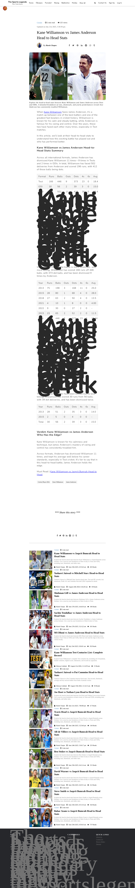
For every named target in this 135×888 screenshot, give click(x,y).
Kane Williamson (58, 482)
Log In (119, 3)
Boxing (56, 3)
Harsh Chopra (51, 45)
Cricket (39, 23)
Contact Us (102, 3)
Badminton (65, 3)
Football (70, 858)
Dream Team (71, 851)
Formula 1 (48, 3)
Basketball (71, 856)
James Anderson (71, 482)
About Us (99, 837)
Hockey (74, 3)
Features (70, 854)
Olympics (39, 3)
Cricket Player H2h (44, 482)
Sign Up (112, 3)
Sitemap (98, 844)
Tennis (31, 3)
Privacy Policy (100, 842)
